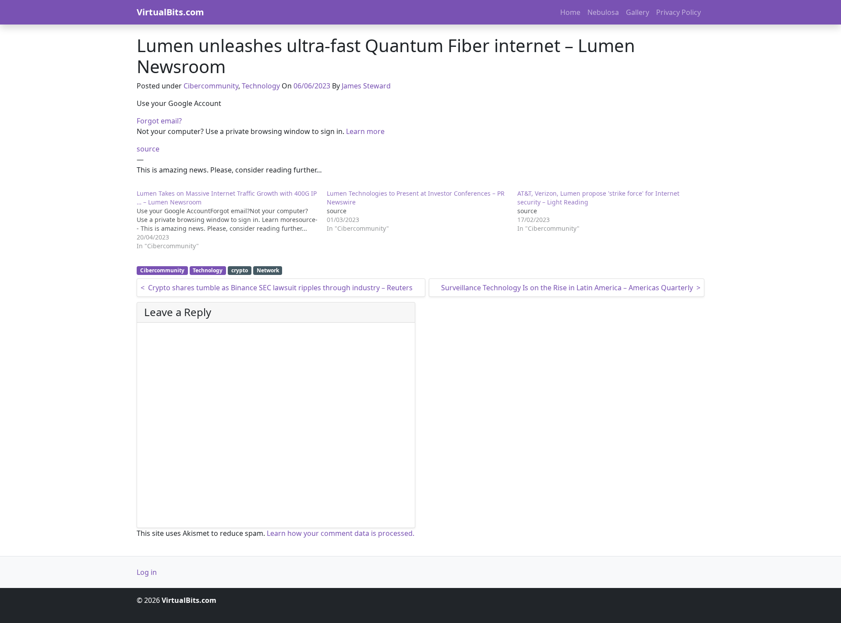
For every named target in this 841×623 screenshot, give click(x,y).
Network (268, 270)
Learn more (365, 131)
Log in (147, 572)
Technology (261, 86)
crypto (239, 270)
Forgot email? (159, 121)
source (148, 149)
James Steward (366, 86)
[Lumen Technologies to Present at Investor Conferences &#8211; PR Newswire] (422, 211)
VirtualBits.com (170, 12)
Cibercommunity (211, 86)
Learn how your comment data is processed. (340, 533)
